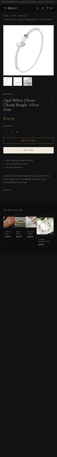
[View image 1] (7, 81)
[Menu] (51, 8)
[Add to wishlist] (51, 101)
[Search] (37, 8)
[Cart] (47, 8)
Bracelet (23, 16)
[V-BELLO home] (10, 8)
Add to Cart (28, 141)
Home (6, 16)
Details (28, 190)
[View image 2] (17, 81)
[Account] (42, 8)
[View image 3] (27, 81)
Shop (13, 16)
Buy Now (28, 150)
